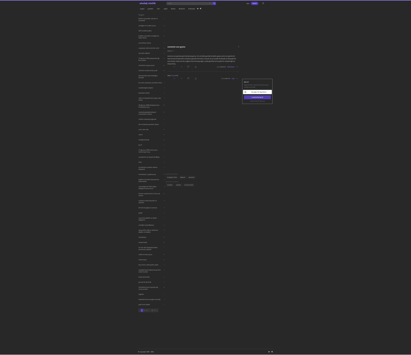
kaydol (255, 3)
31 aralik (174, 75)
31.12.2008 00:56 (221, 67)
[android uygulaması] (198, 9)
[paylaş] (196, 67)
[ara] (214, 3)
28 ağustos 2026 (172, 177)
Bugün (142, 9)
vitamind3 (191, 177)
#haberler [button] (182, 9)
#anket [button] (173, 9)
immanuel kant (188, 185)
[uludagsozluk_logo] (148, 3)
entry (169, 51)
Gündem (150, 9)
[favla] (188, 67)
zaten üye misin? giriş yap (257, 101)
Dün (158, 9)
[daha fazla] (263, 3)
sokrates (178, 185)
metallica (170, 185)
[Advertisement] (219, 27)
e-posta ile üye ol (257, 97)
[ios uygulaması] (200, 9)
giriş (248, 3)
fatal (233, 79)
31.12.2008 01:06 (225, 78)
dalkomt (182, 177)
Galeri (166, 9)
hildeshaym (231, 67)
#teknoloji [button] (191, 9)
